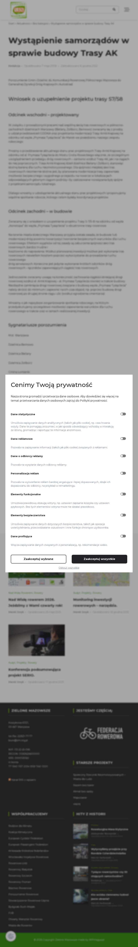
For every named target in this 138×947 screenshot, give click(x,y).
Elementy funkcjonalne (26, 494)
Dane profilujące (21, 536)
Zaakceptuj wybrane (38, 559)
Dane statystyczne (23, 414)
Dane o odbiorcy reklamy (27, 456)
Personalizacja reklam (25, 473)
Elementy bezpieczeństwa (28, 515)
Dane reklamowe (22, 438)
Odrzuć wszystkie (69, 567)
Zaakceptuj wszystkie (99, 559)
